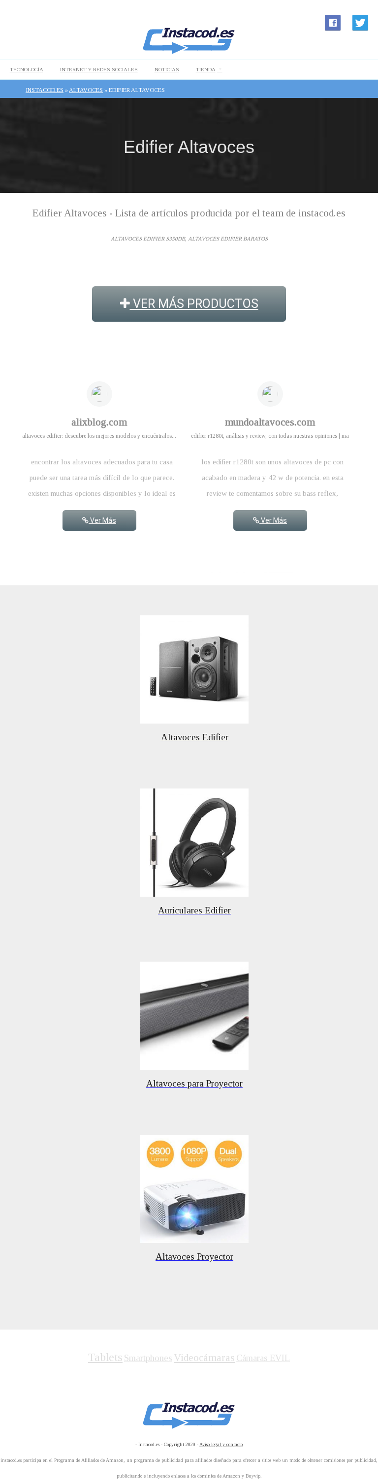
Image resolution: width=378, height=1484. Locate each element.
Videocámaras (204, 1357)
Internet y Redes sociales (99, 69)
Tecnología (26, 69)
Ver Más (102, 520)
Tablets (105, 1357)
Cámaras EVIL (263, 1358)
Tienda (206, 69)
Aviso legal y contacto (221, 1444)
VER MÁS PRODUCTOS (194, 304)
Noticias (167, 69)
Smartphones (148, 1358)
